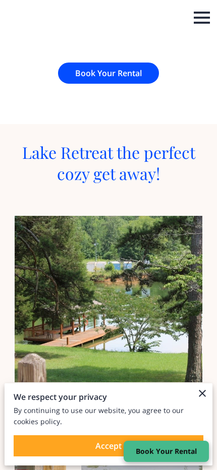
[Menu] (202, 18)
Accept (108, 445)
